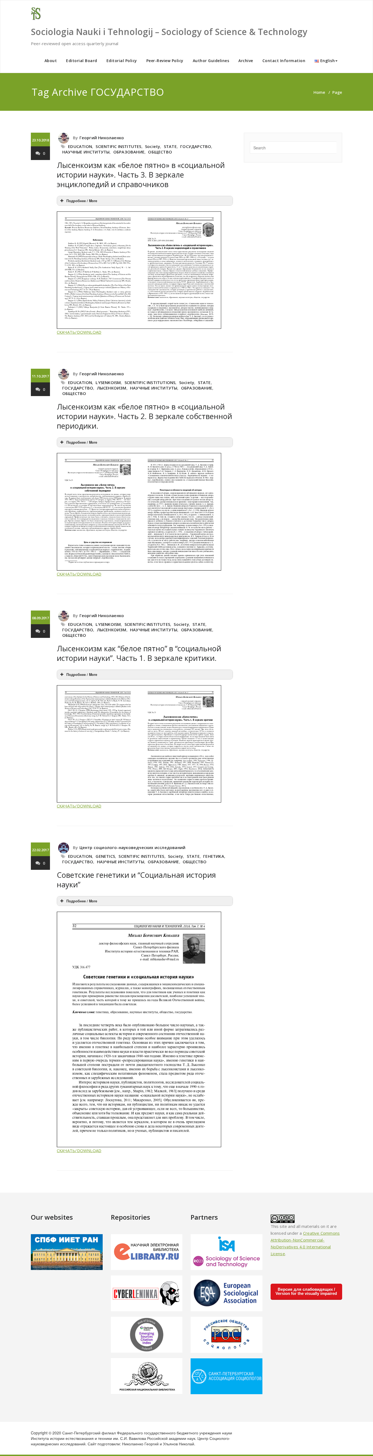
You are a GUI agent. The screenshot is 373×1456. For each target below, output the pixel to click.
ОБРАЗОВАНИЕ (128, 152)
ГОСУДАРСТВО (195, 146)
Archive (245, 60)
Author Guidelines (211, 60)
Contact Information (284, 60)
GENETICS (105, 856)
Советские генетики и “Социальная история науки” (136, 880)
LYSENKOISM (108, 382)
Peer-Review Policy (164, 60)
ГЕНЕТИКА (213, 856)
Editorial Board (81, 60)
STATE (170, 146)
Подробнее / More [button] (81, 200)
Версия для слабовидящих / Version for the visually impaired (306, 1291)
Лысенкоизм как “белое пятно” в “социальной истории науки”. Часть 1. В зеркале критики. (139, 653)
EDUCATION (80, 146)
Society (152, 146)
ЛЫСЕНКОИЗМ (111, 388)
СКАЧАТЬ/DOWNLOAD (79, 332)
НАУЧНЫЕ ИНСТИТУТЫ (85, 152)
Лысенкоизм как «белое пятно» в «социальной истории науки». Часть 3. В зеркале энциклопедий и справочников (141, 174)
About (51, 60)
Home (319, 92)
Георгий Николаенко (101, 137)
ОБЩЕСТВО (160, 152)
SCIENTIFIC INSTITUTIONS (150, 382)
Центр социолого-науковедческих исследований (132, 847)
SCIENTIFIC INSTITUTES (118, 146)
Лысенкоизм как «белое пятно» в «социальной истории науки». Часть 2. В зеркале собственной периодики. (144, 416)
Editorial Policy (121, 60)
